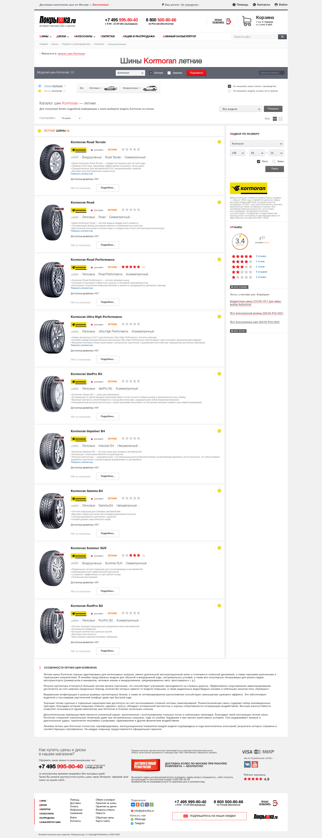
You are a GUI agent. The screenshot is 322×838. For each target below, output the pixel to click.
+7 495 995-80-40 (190, 802)
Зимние (177, 73)
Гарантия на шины (106, 803)
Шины (44, 36)
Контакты (263, 4)
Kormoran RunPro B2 (87, 606)
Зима (280, 161)
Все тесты (239, 331)
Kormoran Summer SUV (88, 548)
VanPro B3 (105, 389)
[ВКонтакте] (133, 805)
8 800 (161, 19)
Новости (100, 813)
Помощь (242, 4)
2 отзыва (261, 277)
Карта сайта (103, 821)
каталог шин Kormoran (71, 53)
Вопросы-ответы (105, 810)
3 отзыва (261, 256)
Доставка (75, 803)
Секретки (107, 36)
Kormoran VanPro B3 (86, 374)
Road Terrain (113, 157)
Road (102, 217)
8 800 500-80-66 (228, 802)
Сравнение (76, 813)
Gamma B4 (106, 505)
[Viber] (147, 805)
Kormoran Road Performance (93, 260)
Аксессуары (83, 36)
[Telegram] (142, 805)
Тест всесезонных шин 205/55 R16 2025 (255, 322)
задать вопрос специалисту (201, 777)
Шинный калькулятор (179, 36)
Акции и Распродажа (139, 36)
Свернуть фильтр (272, 73)
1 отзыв (260, 261)
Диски (61, 36)
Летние (158, 73)
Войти (282, 4)
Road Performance (110, 274)
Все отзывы (240, 287)
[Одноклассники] (138, 805)
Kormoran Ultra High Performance (96, 317)
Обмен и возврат (105, 800)
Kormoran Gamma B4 (87, 491)
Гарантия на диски (106, 807)
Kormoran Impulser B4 (88, 431)
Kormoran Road (82, 202)
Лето (265, 161)
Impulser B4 (106, 446)
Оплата (74, 807)
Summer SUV (113, 563)
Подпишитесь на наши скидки (213, 816)
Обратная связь (105, 818)
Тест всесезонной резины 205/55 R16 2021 (256, 313)
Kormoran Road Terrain (88, 142)
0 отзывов (261, 271)
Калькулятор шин (50, 822)
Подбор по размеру (244, 134)
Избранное (76, 810)
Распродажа (47, 818)
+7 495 (121, 19)
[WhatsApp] (152, 805)
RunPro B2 (106, 620)
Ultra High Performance (113, 331)
